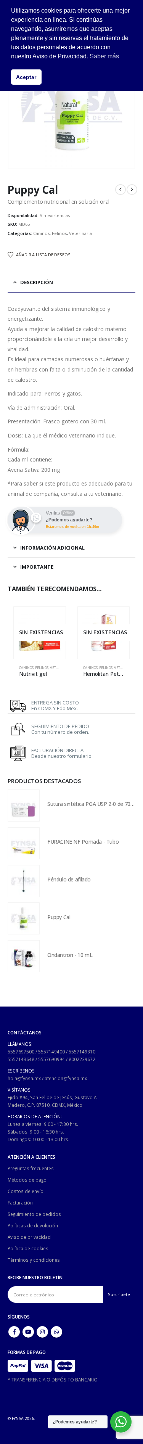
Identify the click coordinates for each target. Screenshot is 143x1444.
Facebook (14, 1332)
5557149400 (51, 1051)
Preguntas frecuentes (31, 1168)
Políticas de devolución (33, 1225)
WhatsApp (56, 1332)
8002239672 (82, 1059)
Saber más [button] (104, 56)
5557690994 (51, 1059)
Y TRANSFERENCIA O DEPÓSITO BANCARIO (53, 1379)
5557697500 (21, 1051)
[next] (132, 189)
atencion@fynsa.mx (66, 1078)
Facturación (20, 1203)
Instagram (42, 1332)
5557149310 (82, 1051)
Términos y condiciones (34, 1260)
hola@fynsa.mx (24, 1078)
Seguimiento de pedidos (34, 1214)
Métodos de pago (27, 1180)
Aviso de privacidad (29, 1237)
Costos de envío (25, 1191)
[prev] (120, 189)
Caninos (41, 233)
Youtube (28, 1332)
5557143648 (21, 1059)
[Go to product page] (24, 806)
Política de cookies (28, 1248)
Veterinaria (80, 233)
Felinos (59, 233)
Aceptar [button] (26, 77)
